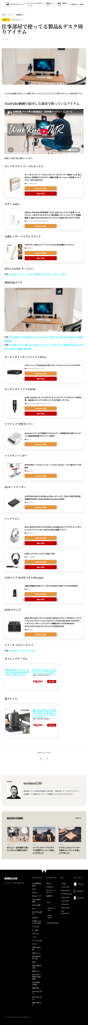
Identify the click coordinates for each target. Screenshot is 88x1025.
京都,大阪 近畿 (36, 948)
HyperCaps (65, 897)
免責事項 (49, 896)
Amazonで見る (40, 188)
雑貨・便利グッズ (63, 4)
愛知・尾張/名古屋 (36, 966)
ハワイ (34, 937)
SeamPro (64, 904)
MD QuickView (65, 912)
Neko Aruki (65, 908)
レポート (11, 15)
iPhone (74, 4)
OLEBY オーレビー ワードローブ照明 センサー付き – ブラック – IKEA (37, 274)
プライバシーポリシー (50, 891)
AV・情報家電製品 (36, 884)
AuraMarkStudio (51, 923)
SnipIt (63, 883)
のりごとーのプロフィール (34, 4)
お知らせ (35, 917)
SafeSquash (65, 890)
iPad (34, 889)
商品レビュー (49, 4)
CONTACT (49, 887)
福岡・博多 (35, 988)
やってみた (35, 927)
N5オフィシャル (51, 909)
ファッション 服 (37, 940)
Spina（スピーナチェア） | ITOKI (22, 650)
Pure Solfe (65, 887)
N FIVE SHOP (50, 916)
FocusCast (65, 901)
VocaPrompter (65, 894)
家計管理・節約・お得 (36, 957)
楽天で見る (41, 193)
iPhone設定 (36, 905)
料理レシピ (35, 971)
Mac (81, 4)
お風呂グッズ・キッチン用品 (37, 922)
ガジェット (35, 933)
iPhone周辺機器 (36, 900)
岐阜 (33, 962)
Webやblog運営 (37, 913)
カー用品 (35, 930)
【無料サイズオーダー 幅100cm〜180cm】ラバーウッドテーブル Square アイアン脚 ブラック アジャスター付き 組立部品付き (45, 671)
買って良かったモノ (37, 998)
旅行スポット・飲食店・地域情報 (37, 976)
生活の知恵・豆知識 (36, 983)
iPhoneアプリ (37, 896)
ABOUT (49, 883)
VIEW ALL (78, 818)
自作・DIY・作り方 (37, 992)
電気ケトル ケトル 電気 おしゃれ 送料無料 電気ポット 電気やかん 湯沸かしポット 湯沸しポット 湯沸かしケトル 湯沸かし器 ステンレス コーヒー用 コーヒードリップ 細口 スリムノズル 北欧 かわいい (45, 713)
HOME (3, 15)
